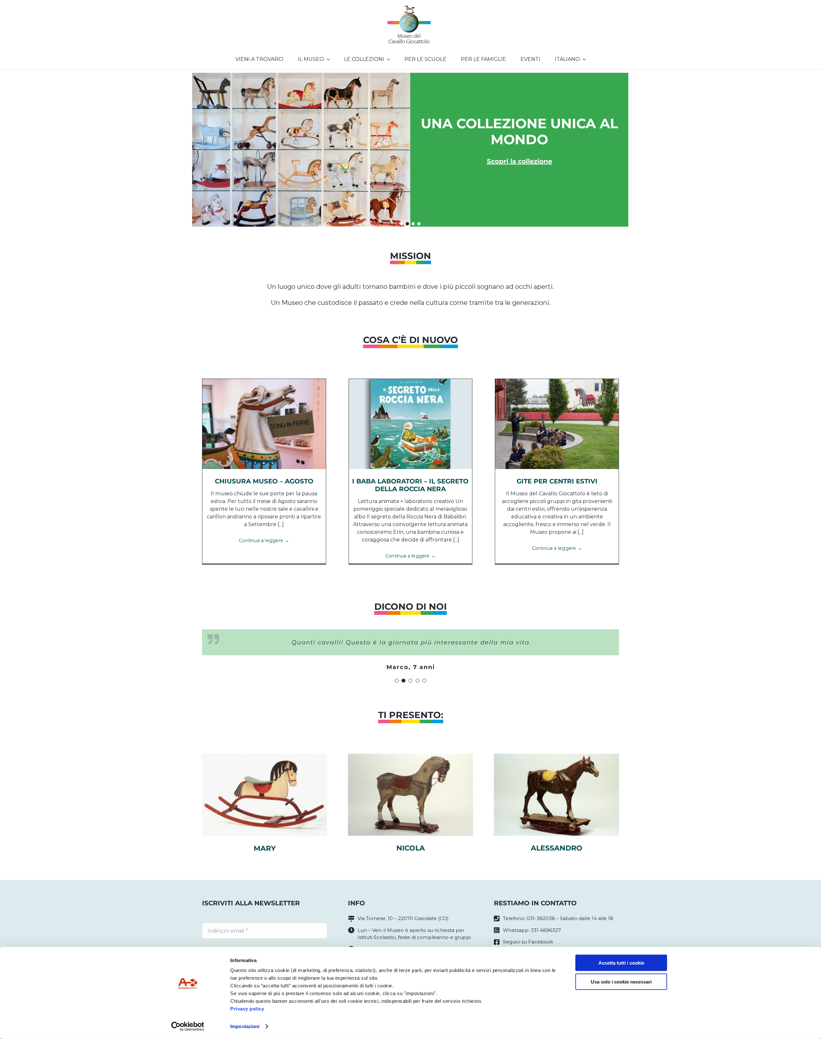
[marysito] (264, 756)
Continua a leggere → (264, 540)
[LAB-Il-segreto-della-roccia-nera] (410, 381)
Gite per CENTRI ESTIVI (557, 481)
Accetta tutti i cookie (621, 963)
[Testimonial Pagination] (397, 681)
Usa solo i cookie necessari (621, 981)
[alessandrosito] (556, 756)
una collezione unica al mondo (519, 131)
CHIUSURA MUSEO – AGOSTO (264, 481)
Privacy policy (247, 1008)
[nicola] (410, 756)
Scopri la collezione (519, 161)
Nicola (410, 848)
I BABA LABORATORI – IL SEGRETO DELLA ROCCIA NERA (410, 485)
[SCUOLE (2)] (557, 381)
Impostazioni (244, 1026)
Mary (265, 848)
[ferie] (264, 381)
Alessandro (556, 848)
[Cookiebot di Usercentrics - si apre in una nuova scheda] (188, 1026)
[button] (401, 223)
